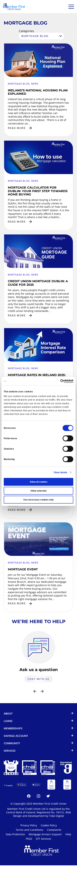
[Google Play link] (21, 784)
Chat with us (38, 679)
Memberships (13, 728)
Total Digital (56, 816)
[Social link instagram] (38, 797)
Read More (17, 128)
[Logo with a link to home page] (14, 6)
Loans (8, 721)
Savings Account (16, 736)
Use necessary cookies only (38, 499)
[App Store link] (36, 784)
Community (12, 743)
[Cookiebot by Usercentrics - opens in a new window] (57, 381)
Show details (60, 472)
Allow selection (38, 491)
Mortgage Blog (19, 83)
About (8, 713)
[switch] (68, 438)
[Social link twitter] (48, 797)
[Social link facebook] (29, 797)
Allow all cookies (38, 482)
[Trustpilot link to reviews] (8, 784)
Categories (26, 31)
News (34, 83)
